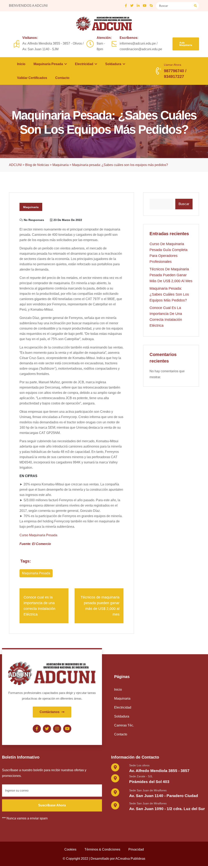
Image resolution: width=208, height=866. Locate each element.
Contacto (62, 78)
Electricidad (84, 64)
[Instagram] (57, 729)
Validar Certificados (32, 78)
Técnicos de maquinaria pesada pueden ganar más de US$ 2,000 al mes (171, 275)
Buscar (184, 204)
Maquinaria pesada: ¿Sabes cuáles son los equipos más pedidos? (169, 294)
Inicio (21, 64)
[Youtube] (67, 729)
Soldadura (113, 64)
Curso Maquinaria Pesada (38, 535)
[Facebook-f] (37, 729)
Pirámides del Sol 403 (149, 782)
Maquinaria (31, 207)
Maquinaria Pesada (49, 64)
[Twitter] (47, 729)
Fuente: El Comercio (35, 544)
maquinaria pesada (36, 573)
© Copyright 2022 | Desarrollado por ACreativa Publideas (104, 858)
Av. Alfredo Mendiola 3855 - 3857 (159, 771)
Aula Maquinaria (185, 44)
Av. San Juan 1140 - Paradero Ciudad (163, 796)
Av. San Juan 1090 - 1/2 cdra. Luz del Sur (167, 809)
